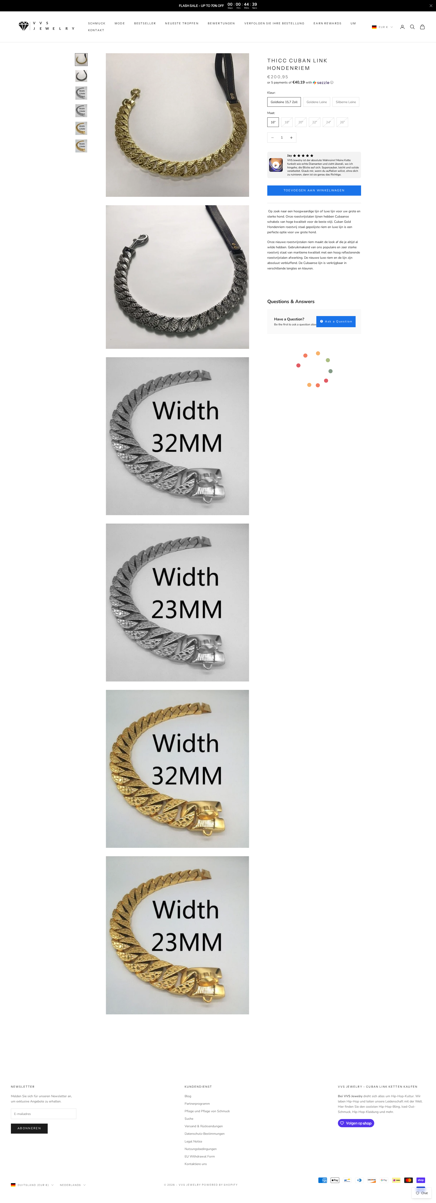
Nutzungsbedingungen (201, 1149)
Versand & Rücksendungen (204, 1126)
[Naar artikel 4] (81, 111)
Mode (120, 23)
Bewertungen (221, 23)
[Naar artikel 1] (81, 59)
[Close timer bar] (431, 5)
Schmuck (97, 23)
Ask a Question (338, 321)
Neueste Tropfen (181, 23)
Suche (189, 1119)
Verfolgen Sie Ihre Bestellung (274, 23)
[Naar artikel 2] (81, 76)
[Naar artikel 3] (81, 93)
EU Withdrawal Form (200, 1156)
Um (353, 23)
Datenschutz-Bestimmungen (205, 1134)
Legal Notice (193, 1141)
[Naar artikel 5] (81, 128)
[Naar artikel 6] (81, 146)
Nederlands (70, 1185)
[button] (314, 82)
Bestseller (145, 23)
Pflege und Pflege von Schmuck (207, 1111)
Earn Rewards (328, 23)
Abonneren (29, 1128)
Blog (188, 1096)
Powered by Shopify (220, 1184)
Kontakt (96, 30)
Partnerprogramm (197, 1104)
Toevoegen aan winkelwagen (314, 190)
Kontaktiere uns (196, 1164)
